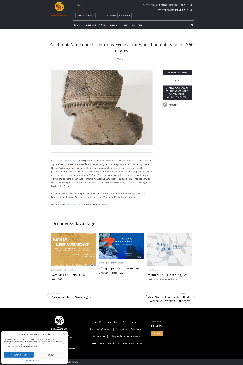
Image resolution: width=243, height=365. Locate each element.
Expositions (91, 25)
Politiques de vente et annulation (125, 336)
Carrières (99, 322)
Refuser (50, 354)
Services (124, 25)
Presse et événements (100, 329)
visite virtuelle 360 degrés (66, 160)
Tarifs (177, 80)
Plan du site (113, 343)
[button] (64, 334)
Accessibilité (98, 343)
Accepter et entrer (19, 354)
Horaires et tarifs (177, 72)
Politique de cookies (33, 360)
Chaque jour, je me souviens (119, 268)
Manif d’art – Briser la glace (167, 275)
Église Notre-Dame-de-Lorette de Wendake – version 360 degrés (168, 299)
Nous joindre (136, 25)
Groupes (114, 25)
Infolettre (156, 333)
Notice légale (99, 336)
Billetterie (111, 15)
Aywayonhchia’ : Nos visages (71, 297)
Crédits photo (137, 329)
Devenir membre (131, 322)
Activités (103, 25)
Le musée (78, 25)
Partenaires (121, 329)
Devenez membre (85, 15)
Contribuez (124, 15)
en (80, 5)
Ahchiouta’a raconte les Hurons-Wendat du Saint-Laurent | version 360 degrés (177, 93)
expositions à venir (74, 204)
